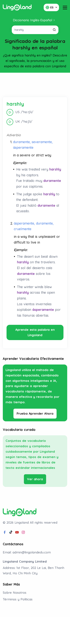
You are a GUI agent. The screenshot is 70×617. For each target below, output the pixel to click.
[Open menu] (65, 7)
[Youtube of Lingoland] (17, 532)
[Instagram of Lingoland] (23, 532)
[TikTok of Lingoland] (11, 532)
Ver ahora (35, 479)
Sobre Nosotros (14, 592)
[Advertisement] (35, 84)
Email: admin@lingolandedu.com (27, 552)
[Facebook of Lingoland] (5, 532)
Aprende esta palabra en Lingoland (35, 332)
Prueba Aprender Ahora (35, 413)
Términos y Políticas (17, 599)
